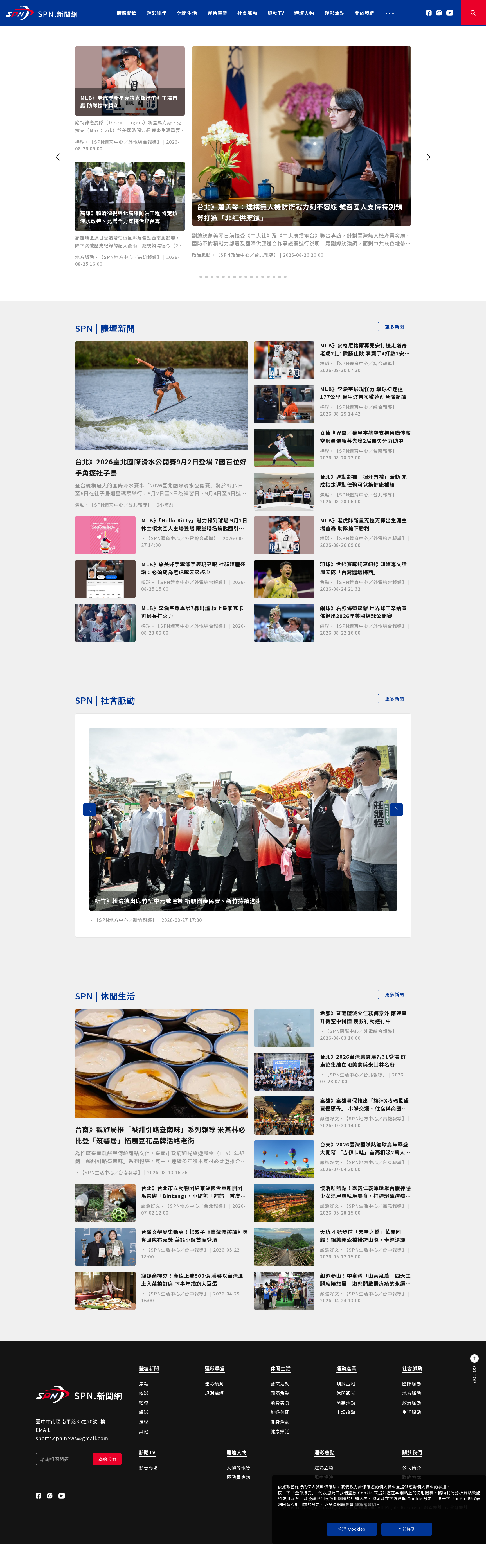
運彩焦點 (335, 12)
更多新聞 (394, 326)
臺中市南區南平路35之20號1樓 (70, 1421)
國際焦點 (280, 1393)
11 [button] (257, 277)
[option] (243, 158)
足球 (143, 1421)
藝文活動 (280, 1383)
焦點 (143, 1383)
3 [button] (212, 277)
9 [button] (245, 277)
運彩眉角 (324, 1467)
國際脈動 (411, 1383)
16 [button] (285, 277)
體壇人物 (304, 12)
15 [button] (279, 277)
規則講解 (214, 1393)
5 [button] (223, 277)
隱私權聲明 (365, 1504)
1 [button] (200, 277)
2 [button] (206, 277)
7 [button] (234, 277)
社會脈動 (247, 12)
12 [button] (262, 277)
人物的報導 (239, 1467)
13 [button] (268, 277)
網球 (143, 1412)
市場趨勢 (346, 1412)
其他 (143, 1431)
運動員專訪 (239, 1477)
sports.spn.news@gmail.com (72, 1438)
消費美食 (280, 1402)
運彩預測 (214, 1383)
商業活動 (346, 1402)
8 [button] (240, 277)
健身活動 (280, 1421)
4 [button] (217, 277)
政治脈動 (411, 1402)
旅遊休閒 (280, 1412)
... (390, 11)
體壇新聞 (127, 12)
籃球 (143, 1402)
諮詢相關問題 (54, 1459)
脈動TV (276, 12)
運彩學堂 (157, 12)
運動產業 (217, 12)
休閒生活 (187, 12)
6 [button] (229, 277)
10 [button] (251, 277)
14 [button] (274, 277)
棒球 (143, 1393)
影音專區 (148, 1467)
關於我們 (365, 12)
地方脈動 (411, 1393)
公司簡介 (411, 1467)
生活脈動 (411, 1412)
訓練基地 (346, 1383)
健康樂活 (280, 1431)
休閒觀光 (346, 1393)
